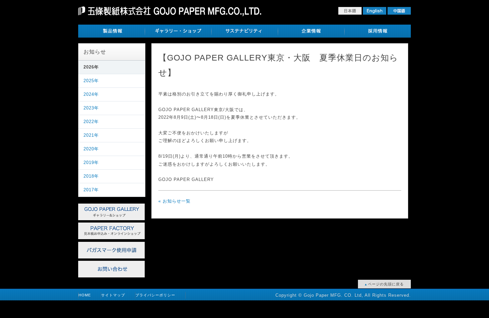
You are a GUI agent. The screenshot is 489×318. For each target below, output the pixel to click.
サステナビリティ (244, 31)
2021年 (91, 135)
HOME (85, 295)
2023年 (91, 107)
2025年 (91, 80)
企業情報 (311, 31)
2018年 (91, 176)
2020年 (91, 148)
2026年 (91, 67)
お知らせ (94, 52)
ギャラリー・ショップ (178, 31)
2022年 (91, 121)
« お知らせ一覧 (174, 201)
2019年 (91, 162)
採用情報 (377, 31)
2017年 (91, 189)
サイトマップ (113, 295)
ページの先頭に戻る (385, 284)
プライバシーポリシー (155, 295)
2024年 (91, 94)
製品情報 (111, 31)
